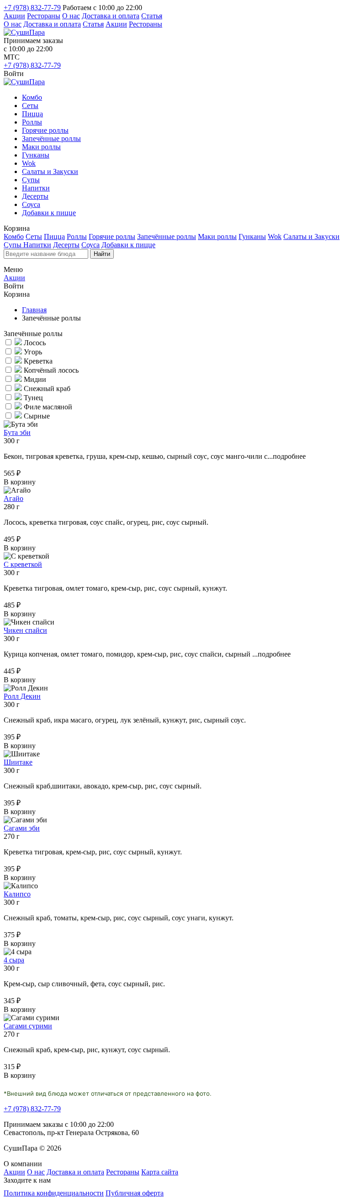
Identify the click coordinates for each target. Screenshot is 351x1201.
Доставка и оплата (110, 16)
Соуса (31, 204)
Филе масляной (47, 407)
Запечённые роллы (51, 138)
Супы (31, 180)
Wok (29, 163)
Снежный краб (46, 388)
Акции (14, 16)
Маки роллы (41, 147)
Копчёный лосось (50, 370)
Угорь (32, 352)
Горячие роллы (45, 130)
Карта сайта (159, 1172)
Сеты (30, 105)
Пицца (32, 114)
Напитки (36, 188)
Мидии (34, 379)
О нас (71, 16)
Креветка (37, 361)
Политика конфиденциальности (54, 1193)
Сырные (36, 416)
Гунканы (35, 155)
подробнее (289, 456)
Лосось (34, 343)
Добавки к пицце (49, 213)
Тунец (32, 398)
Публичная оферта (135, 1193)
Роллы (32, 122)
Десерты (35, 196)
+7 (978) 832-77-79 (32, 7)
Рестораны (43, 16)
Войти (14, 73)
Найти (102, 253)
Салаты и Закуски (50, 171)
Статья (151, 16)
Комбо (32, 97)
